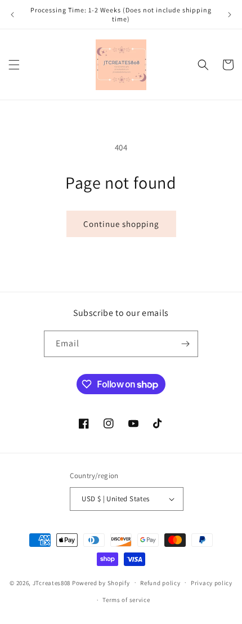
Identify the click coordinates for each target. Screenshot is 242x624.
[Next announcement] (229, 14)
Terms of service (126, 600)
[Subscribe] (185, 344)
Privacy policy (211, 583)
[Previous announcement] (12, 14)
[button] (14, 64)
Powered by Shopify (101, 582)
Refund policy (160, 583)
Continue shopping (121, 224)
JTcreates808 (51, 582)
